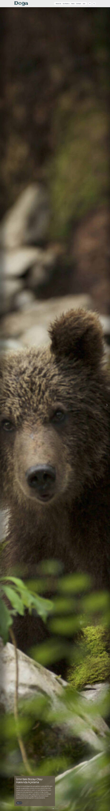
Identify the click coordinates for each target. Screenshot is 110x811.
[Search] (94, 3)
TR (89, 3)
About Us (58, 3)
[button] (19, 803)
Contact (78, 3)
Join (84, 3)
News (72, 3)
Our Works (66, 3)
